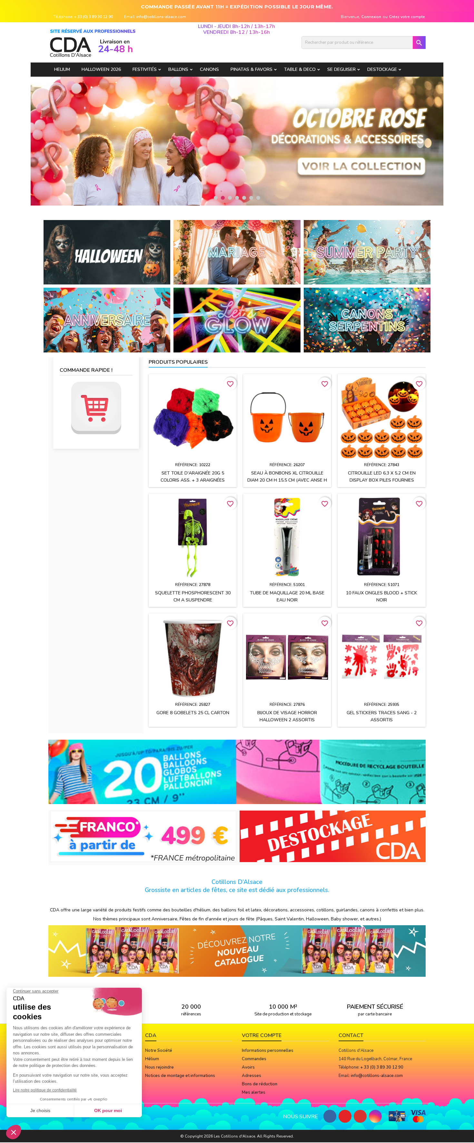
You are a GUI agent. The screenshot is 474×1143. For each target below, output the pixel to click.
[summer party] (367, 252)
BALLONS (178, 69)
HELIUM (62, 69)
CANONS (209, 69)
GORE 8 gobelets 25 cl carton (192, 713)
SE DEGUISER (341, 69)
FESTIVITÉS (145, 69)
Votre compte (261, 1035)
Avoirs (248, 1067)
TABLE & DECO (300, 69)
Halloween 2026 (101, 69)
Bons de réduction (259, 1084)
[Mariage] (236, 252)
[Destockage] (333, 836)
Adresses (251, 1076)
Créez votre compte (407, 16)
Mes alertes (253, 1092)
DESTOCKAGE (382, 69)
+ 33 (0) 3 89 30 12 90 (93, 16)
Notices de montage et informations (180, 1076)
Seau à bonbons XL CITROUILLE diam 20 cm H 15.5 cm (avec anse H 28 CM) (287, 480)
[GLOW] (236, 320)
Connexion (371, 16)
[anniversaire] (107, 320)
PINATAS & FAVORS (251, 69)
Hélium (152, 1059)
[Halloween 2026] (107, 252)
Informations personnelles (267, 1050)
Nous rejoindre (159, 1067)
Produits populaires (178, 362)
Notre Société (158, 1050)
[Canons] (367, 320)
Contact (351, 1035)
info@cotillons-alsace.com (161, 16)
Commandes (254, 1059)
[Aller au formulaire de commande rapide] (96, 408)
